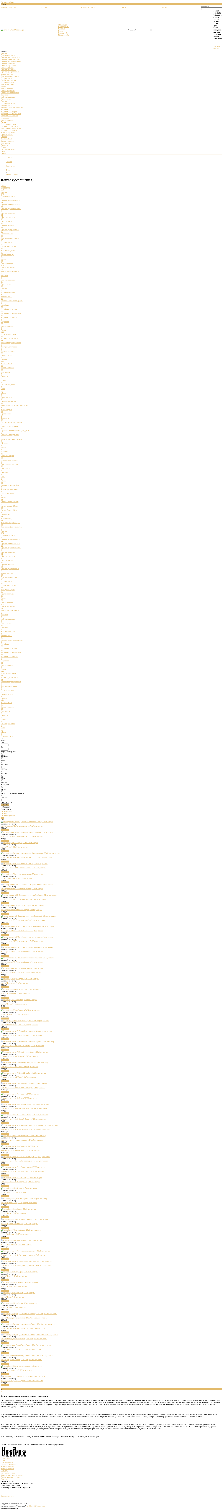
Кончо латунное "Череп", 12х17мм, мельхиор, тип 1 (21, 1349)
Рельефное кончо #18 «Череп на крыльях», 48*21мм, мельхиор (26, 1265)
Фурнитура (62, 25)
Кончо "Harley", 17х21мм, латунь (14, 1276)
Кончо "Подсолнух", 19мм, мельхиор (15, 993)
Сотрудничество (7, 1462)
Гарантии (4, 1479)
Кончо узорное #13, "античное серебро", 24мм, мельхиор (23, 899)
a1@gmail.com (39, 1506)
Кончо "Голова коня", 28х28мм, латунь (16, 1245)
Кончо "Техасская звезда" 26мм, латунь (16, 878)
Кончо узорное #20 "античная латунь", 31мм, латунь (22, 836)
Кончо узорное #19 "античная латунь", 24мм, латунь (22, 826)
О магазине (5, 1458)
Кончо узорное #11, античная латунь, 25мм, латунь (21, 972)
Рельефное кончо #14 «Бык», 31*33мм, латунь (19, 1098)
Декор (8, 170)
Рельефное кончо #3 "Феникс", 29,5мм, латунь (19, 1056)
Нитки (60, 31)
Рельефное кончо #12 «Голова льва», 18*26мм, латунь (22, 1171)
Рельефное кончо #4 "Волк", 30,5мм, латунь (18, 1077)
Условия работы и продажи (12, 1475)
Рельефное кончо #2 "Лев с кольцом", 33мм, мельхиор (22, 1046)
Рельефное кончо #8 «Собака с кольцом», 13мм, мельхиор (24, 1109)
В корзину (5, 830)
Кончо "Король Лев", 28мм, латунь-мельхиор (19, 1203)
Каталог (9, 162)
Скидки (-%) (63, 33)
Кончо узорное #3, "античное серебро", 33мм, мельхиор (23, 920)
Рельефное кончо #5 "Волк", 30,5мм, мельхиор (19, 1067)
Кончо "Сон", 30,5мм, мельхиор (13, 1192)
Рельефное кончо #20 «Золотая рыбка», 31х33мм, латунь (23, 868)
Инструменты (63, 27)
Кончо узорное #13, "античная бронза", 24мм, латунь (22, 889)
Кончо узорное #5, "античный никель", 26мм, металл (22, 952)
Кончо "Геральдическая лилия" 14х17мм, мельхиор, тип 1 (24, 1318)
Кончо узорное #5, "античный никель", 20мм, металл (22, 962)
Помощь (4, 1471)
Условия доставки (8, 1467)
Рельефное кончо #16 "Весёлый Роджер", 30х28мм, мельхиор (25, 1129)
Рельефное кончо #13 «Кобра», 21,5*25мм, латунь (20, 1182)
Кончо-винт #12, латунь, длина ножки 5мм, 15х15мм (22, 1381)
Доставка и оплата (8, 1464)
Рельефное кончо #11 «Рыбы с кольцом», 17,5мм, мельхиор (24, 1161)
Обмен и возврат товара (10, 1477)
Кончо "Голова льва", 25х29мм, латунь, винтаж (19, 1025)
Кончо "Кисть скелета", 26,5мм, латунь (16, 1370)
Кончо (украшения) (13, 174)
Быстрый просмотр (8, 824)
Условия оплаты (7, 1469)
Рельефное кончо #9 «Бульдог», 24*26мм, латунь (20, 1150)
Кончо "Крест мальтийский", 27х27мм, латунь (19, 1224)
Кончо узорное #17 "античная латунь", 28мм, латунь (22, 941)
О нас (3, 1460)
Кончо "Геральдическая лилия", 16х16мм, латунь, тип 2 (23, 1328)
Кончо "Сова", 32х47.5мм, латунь (14, 847)
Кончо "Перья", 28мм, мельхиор (13, 1307)
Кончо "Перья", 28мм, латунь (12, 1297)
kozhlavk (30, 1506)
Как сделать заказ (8, 1473)
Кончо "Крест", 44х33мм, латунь (14, 1004)
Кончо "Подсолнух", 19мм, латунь (14, 983)
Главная (9, 158)
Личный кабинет (7, 2)
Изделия (61, 29)
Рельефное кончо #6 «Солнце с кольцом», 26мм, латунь (23, 1088)
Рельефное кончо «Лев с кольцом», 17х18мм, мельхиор (22, 1140)
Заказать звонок (216, 48)
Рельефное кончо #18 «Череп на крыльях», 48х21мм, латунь (24, 1255)
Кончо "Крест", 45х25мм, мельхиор (15, 1014)
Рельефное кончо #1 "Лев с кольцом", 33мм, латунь (21, 1035)
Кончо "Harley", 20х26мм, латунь (14, 1286)
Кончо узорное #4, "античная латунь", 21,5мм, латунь (22, 931)
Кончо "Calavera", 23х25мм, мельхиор (16, 1234)
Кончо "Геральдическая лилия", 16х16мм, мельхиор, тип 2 (24, 1339)
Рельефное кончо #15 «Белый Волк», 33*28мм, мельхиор (23, 1119)
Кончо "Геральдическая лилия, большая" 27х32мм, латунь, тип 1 (26, 857)
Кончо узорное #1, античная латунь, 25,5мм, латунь (21, 910)
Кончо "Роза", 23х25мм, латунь (13, 1213)
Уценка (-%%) (63, 35)
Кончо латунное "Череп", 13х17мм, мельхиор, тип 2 (21, 1360)
